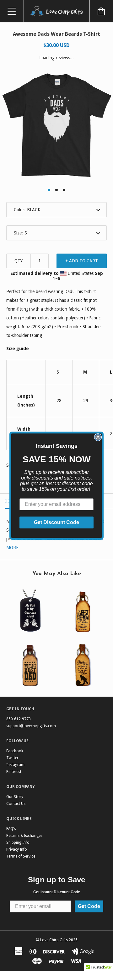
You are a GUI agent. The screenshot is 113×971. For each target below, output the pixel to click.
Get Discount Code (56, 522)
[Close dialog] (98, 437)
